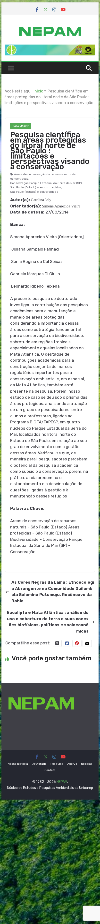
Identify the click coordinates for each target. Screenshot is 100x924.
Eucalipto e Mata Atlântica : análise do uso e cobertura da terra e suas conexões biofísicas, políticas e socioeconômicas (48, 622)
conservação (19, 178)
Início (38, 91)
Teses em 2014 (20, 125)
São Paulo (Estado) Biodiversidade (34, 191)
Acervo (72, 763)
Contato (50, 770)
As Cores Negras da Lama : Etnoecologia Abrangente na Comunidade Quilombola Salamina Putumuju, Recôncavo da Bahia (52, 591)
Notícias (86, 763)
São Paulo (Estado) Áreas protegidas (35, 187)
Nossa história (18, 763)
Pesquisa (56, 763)
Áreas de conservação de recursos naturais (45, 174)
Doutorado (39, 763)
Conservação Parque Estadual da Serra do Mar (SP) (46, 183)
